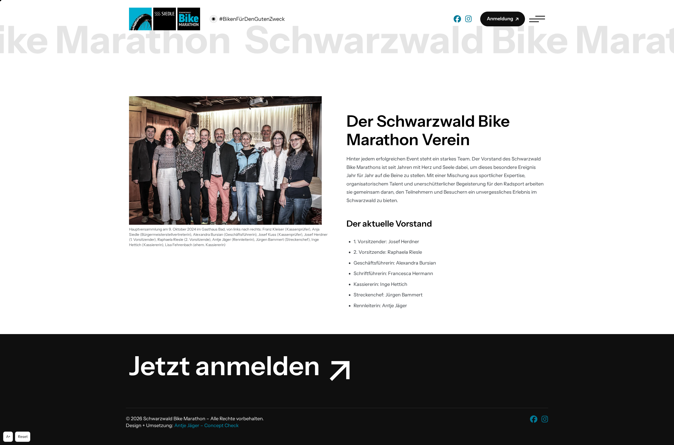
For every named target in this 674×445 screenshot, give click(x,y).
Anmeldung (500, 19)
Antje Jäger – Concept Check (206, 425)
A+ (9, 436)
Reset (24, 436)
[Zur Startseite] (164, 18)
